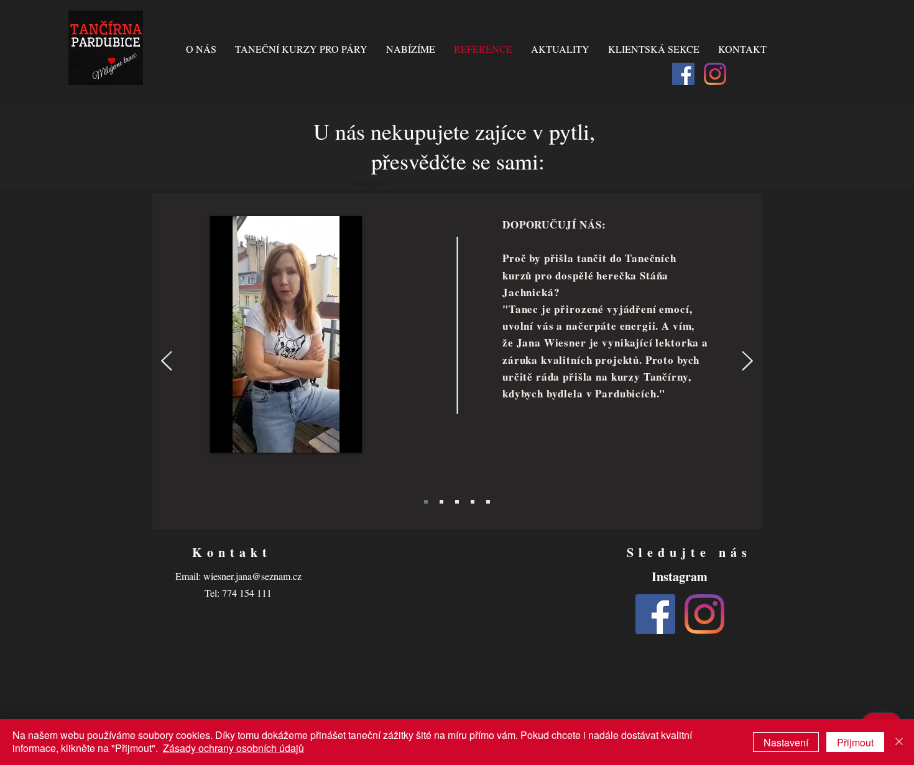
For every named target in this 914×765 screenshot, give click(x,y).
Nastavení (786, 742)
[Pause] (226, 436)
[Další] (747, 362)
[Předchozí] (167, 362)
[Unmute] (247, 436)
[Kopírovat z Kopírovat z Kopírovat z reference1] (488, 502)
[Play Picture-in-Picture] (330, 436)
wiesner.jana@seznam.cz (252, 575)
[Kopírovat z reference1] (457, 502)
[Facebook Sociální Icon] (683, 74)
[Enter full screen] (351, 436)
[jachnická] (426, 502)
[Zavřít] (899, 742)
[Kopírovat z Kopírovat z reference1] (472, 502)
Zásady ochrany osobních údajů (233, 748)
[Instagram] (715, 74)
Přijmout (855, 742)
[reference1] (441, 502)
